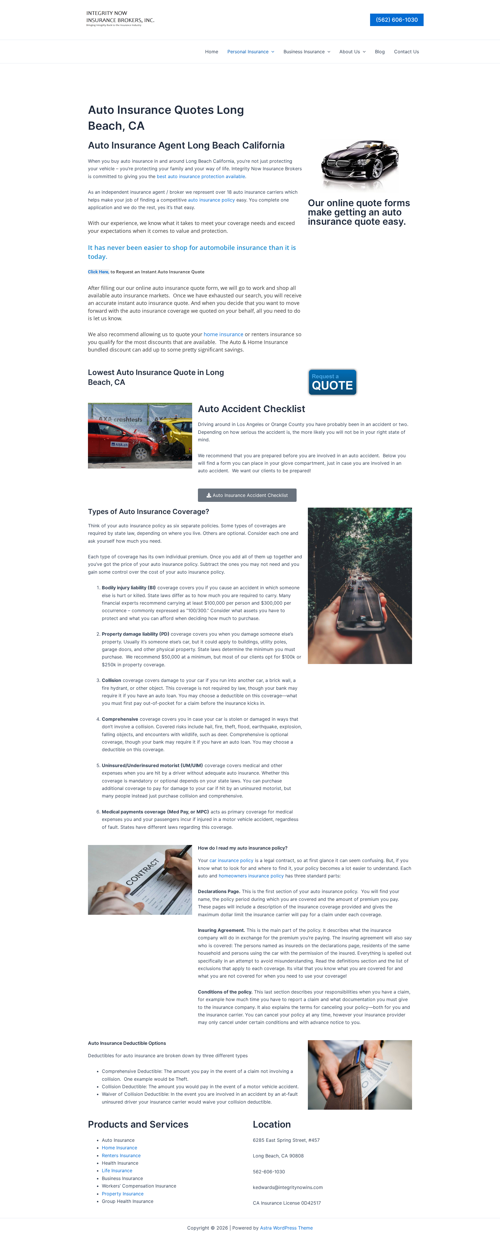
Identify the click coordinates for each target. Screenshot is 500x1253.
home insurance (223, 334)
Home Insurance (119, 1147)
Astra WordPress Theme (286, 1228)
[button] (397, 20)
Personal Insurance (248, 51)
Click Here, (98, 272)
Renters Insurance (121, 1155)
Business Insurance (304, 51)
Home (211, 51)
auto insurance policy (211, 200)
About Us (349, 51)
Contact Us (406, 51)
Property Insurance (123, 1194)
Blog (380, 51)
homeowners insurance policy (251, 876)
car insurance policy (231, 860)
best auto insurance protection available (201, 176)
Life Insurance (117, 1170)
